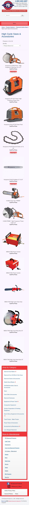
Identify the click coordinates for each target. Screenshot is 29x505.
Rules (16, 493)
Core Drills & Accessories (10, 394)
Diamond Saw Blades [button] (9, 371)
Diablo (6, 470)
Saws (5, 391)
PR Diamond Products (10, 438)
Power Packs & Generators (11, 422)
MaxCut (7, 477)
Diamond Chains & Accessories (12, 378)
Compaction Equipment (10, 405)
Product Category (10, 27)
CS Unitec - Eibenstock (11, 451)
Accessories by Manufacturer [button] (11, 426)
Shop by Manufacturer (10, 434)
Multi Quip (7, 461)
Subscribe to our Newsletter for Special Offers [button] (14, 10)
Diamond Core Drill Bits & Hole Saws (13, 375)
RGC (6, 457)
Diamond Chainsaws (9, 398)
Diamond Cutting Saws (22, 27)
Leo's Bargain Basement (10, 429)
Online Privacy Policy (10, 490)
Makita (6, 454)
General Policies (9, 493)
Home (3, 27)
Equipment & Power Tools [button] (10, 401)
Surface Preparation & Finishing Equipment (12, 409)
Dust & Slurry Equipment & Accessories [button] (14, 414)
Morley (6, 464)
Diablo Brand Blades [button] (9, 382)
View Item (13, 72)
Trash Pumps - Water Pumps (11, 419)
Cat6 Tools (7, 441)
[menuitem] (10, 371)
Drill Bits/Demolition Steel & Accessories (11, 386)
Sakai (6, 467)
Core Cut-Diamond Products (12, 448)
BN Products (8, 474)
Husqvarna (7, 444)
